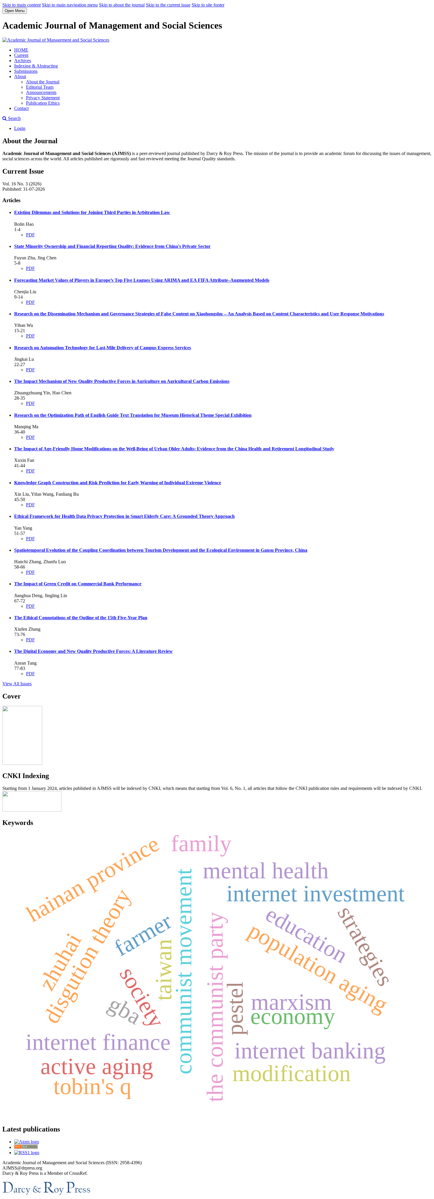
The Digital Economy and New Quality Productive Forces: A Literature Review (93, 651)
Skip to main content (21, 4)
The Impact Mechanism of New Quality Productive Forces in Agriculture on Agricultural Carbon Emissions (121, 381)
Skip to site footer (208, 4)
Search (14, 118)
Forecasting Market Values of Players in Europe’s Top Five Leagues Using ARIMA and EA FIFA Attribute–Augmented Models (141, 280)
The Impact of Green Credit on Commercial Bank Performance (77, 583)
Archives (22, 60)
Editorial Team (39, 87)
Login (19, 128)
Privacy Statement (43, 97)
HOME (21, 49)
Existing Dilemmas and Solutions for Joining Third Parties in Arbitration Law (92, 212)
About (20, 76)
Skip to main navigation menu (70, 4)
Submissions (25, 71)
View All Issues (17, 683)
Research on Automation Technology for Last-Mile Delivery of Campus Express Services (102, 347)
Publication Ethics (43, 103)
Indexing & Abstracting (36, 65)
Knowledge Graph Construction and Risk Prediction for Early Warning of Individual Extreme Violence (117, 482)
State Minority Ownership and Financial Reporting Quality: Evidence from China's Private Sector (112, 246)
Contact (21, 108)
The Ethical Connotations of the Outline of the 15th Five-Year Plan (80, 617)
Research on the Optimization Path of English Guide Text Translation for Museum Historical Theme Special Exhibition (133, 415)
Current (21, 55)
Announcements (41, 92)
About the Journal (42, 81)
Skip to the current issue (168, 4)
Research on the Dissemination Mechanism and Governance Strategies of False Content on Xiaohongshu (199, 313)
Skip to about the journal (122, 4)
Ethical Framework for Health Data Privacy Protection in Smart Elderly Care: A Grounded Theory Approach (124, 516)
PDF (30, 234)
